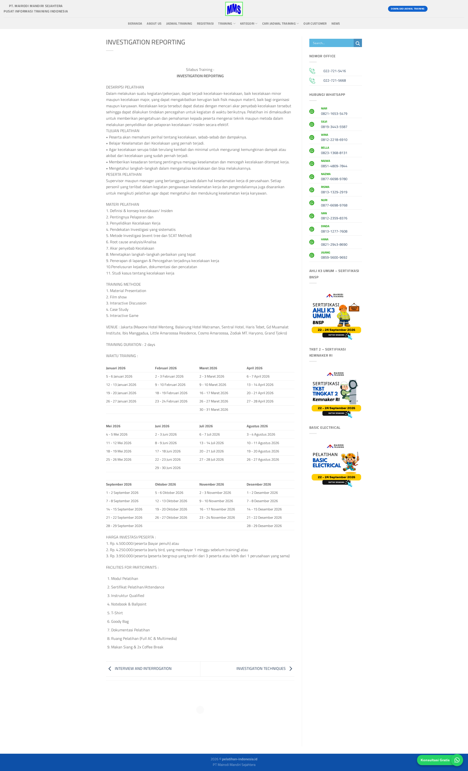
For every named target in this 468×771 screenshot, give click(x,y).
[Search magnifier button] (358, 43)
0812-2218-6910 (334, 138)
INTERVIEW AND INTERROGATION (143, 668)
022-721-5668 (334, 80)
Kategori (247, 23)
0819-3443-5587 (334, 125)
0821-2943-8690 (334, 242)
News (336, 23)
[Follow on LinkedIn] (460, 9)
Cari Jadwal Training (279, 23)
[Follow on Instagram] (442, 9)
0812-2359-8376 (334, 216)
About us (154, 23)
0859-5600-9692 (334, 256)
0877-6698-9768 (334, 203)
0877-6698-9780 (334, 177)
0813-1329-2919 (334, 190)
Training (225, 23)
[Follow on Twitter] (451, 9)
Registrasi (205, 23)
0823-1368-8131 (334, 151)
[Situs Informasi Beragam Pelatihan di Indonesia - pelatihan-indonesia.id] (234, 9)
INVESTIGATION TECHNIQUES (261, 668)
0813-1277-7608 (334, 229)
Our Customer (315, 23)
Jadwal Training (179, 23)
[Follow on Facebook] (433, 9)
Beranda (135, 23)
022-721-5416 (334, 71)
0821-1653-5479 (334, 112)
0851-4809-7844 (334, 164)
